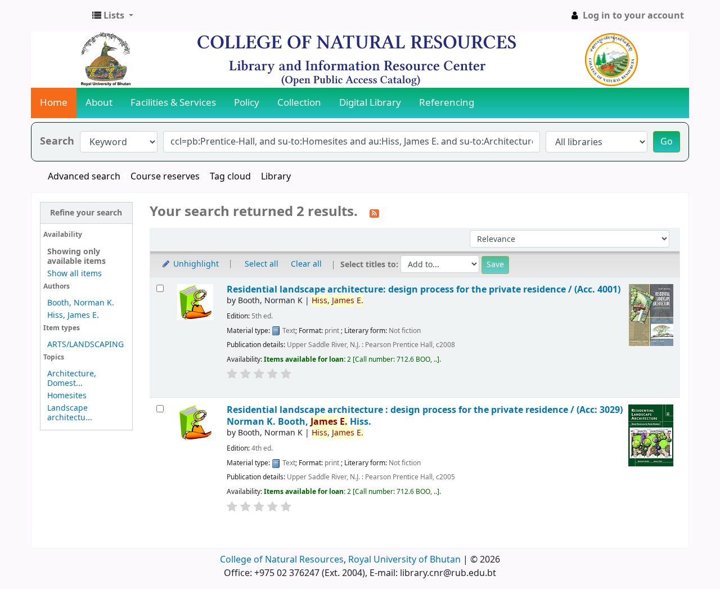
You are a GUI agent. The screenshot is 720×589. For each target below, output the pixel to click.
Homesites (67, 396)
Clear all (306, 264)
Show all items (74, 274)
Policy (246, 103)
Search (57, 141)
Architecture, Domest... (71, 378)
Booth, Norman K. (80, 303)
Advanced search (84, 176)
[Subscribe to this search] (374, 212)
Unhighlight (195, 264)
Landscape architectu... (69, 413)
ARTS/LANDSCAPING (85, 344)
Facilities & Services (173, 103)
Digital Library (370, 103)
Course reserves (165, 176)
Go (666, 142)
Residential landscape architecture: (423, 289)
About (99, 103)
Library (276, 176)
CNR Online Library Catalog (60, 16)
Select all (261, 264)
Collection (299, 103)
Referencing (446, 103)
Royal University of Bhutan (404, 559)
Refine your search (86, 213)
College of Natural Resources (282, 559)
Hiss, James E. (73, 315)
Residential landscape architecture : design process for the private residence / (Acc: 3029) (425, 415)
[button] (113, 16)
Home (54, 103)
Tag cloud (230, 176)
